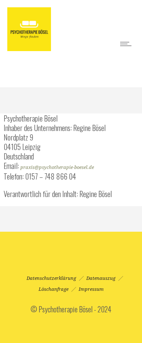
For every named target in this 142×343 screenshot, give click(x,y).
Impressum (91, 289)
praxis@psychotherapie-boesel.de (57, 167)
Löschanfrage (53, 289)
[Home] (29, 47)
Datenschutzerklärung (51, 278)
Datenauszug (100, 278)
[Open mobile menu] (127, 43)
